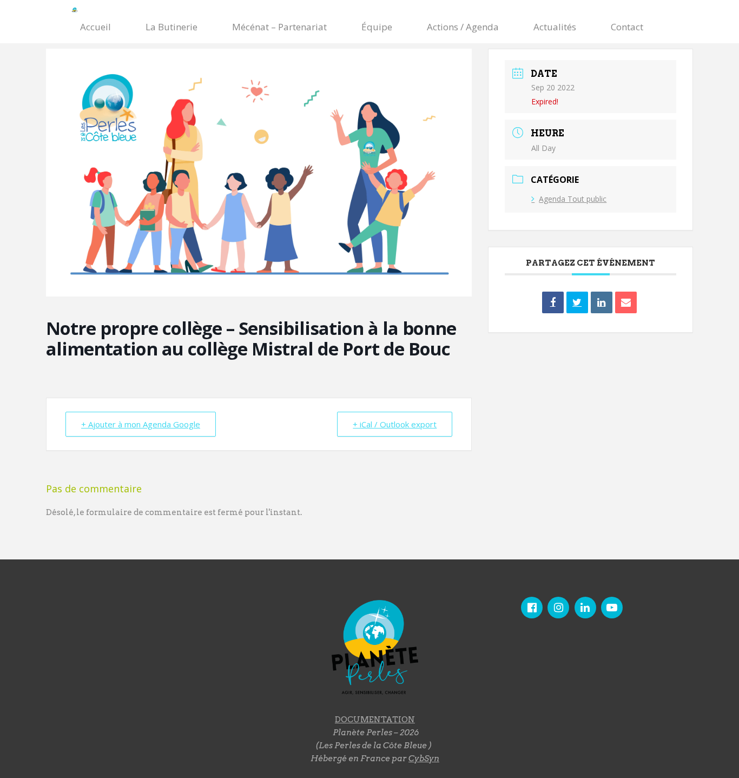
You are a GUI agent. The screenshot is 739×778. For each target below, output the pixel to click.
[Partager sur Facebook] (553, 302)
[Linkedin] (601, 302)
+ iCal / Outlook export (395, 424)
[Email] (626, 302)
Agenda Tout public (572, 199)
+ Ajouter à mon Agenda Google (140, 424)
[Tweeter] (577, 302)
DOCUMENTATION (375, 719)
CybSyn (423, 758)
